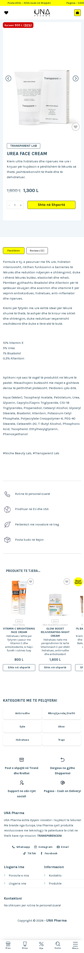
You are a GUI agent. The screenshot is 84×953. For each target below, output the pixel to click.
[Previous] (8, 78)
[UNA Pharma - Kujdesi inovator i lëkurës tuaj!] (42, 12)
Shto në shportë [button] (19, 667)
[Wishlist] (76, 127)
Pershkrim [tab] (13, 250)
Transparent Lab (23, 146)
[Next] (76, 78)
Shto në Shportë (51, 205)
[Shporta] (77, 12)
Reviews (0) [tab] (37, 250)
